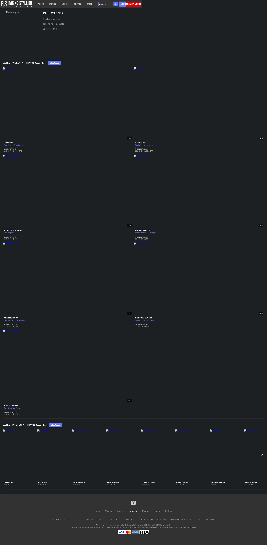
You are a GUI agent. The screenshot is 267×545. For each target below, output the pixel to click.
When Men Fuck (11, 318)
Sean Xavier (18, 145)
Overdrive (8, 143)
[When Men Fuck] (226, 454)
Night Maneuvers (143, 318)
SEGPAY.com (153, 527)
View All (54, 63)
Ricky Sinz (7, 408)
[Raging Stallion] (16, 4)
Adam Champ (140, 233)
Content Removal (190, 527)
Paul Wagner (8, 145)
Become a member (133, 4)
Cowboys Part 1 (142, 230)
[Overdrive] (20, 454)
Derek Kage (149, 145)
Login (123, 4)
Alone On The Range (13, 230)
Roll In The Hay (11, 405)
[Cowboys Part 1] (158, 454)
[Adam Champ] (192, 454)
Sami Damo (149, 320)
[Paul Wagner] (89, 454)
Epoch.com (83, 527)
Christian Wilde (19, 320)
